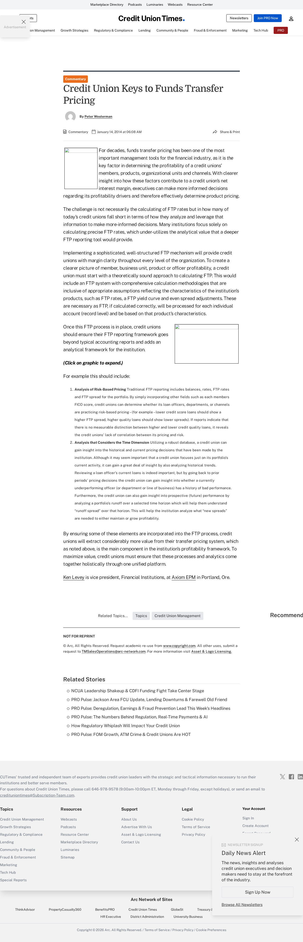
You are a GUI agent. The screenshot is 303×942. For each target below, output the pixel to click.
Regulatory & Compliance (21, 834)
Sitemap (68, 857)
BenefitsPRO (105, 909)
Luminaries (155, 4)
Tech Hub (8, 872)
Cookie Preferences (211, 930)
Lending (7, 842)
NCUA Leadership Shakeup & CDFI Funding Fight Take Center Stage (137, 690)
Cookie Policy (193, 819)
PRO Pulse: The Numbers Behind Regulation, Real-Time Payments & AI (139, 716)
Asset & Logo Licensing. (211, 651)
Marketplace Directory (106, 4)
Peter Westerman (98, 116)
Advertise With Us (136, 827)
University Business (188, 917)
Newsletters (239, 18)
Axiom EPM (184, 577)
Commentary (75, 79)
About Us (129, 819)
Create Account (255, 826)
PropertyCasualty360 (65, 909)
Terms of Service (196, 827)
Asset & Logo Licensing (141, 834)
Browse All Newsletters (242, 904)
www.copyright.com (179, 646)
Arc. (108, 930)
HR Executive (110, 917)
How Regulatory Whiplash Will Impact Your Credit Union (125, 725)
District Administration (147, 917)
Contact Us (130, 842)
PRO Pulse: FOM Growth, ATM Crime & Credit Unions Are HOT (131, 734)
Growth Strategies (15, 827)
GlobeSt (177, 909)
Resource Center (200, 4)
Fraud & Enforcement (18, 857)
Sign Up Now (257, 892)
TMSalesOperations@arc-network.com (114, 651)
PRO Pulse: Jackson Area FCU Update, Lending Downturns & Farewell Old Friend (149, 699)
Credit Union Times (143, 909)
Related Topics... (113, 616)
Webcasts (175, 4)
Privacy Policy (182, 930)
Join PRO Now (267, 18)
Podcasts (135, 4)
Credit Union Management (22, 819)
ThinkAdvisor (25, 909)
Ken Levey (74, 577)
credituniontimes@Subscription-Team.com (37, 795)
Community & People (17, 850)
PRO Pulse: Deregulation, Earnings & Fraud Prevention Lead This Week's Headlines (150, 708)
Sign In (248, 818)
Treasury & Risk (209, 909)
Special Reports (13, 880)
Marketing (8, 865)
